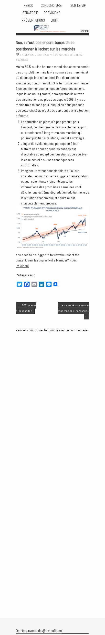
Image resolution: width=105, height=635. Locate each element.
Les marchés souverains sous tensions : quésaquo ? (73, 311)
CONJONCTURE (52, 5)
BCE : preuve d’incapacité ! (26, 308)
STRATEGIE (29, 12)
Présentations (33, 20)
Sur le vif (77, 5)
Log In (43, 260)
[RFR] (53, 29)
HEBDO (28, 5)
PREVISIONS (52, 12)
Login (55, 20)
